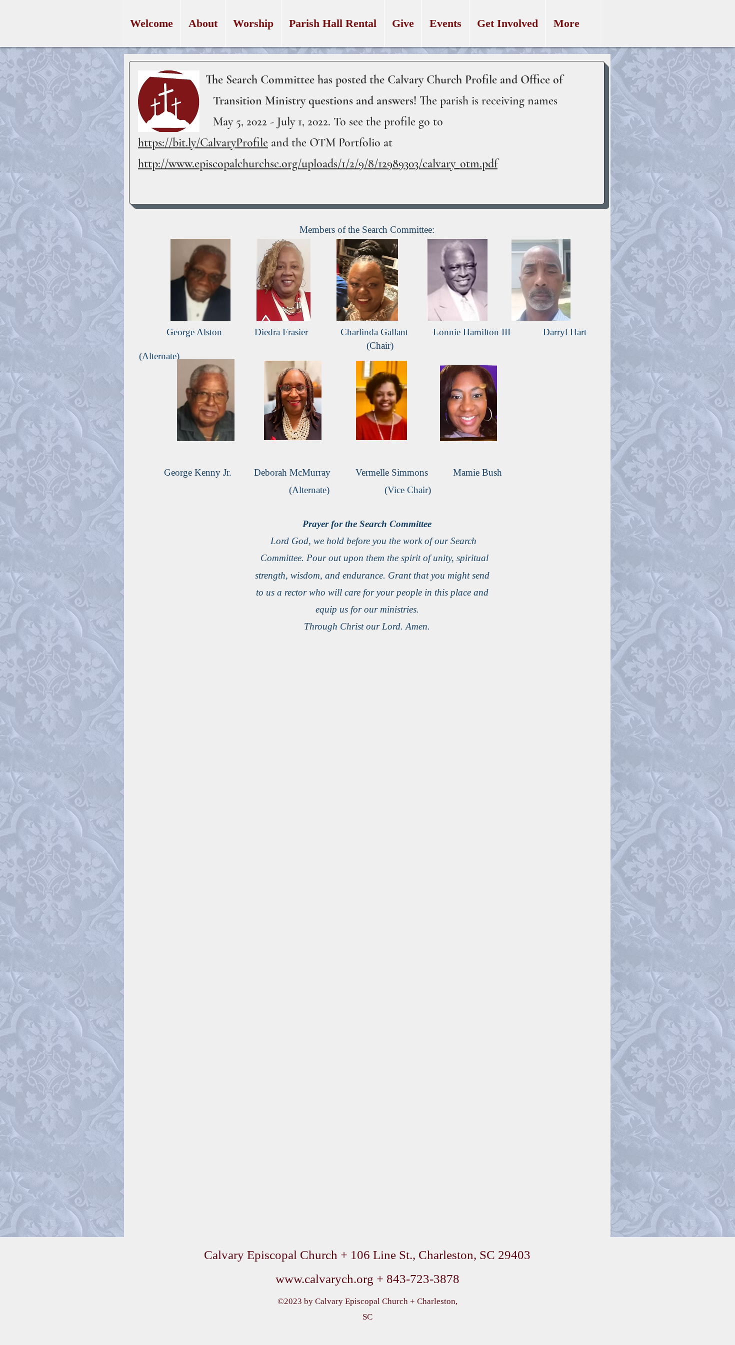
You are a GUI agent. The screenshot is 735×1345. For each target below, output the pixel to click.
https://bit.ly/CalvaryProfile (203, 142)
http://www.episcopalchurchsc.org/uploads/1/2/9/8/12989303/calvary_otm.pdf (318, 163)
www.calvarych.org (325, 1279)
